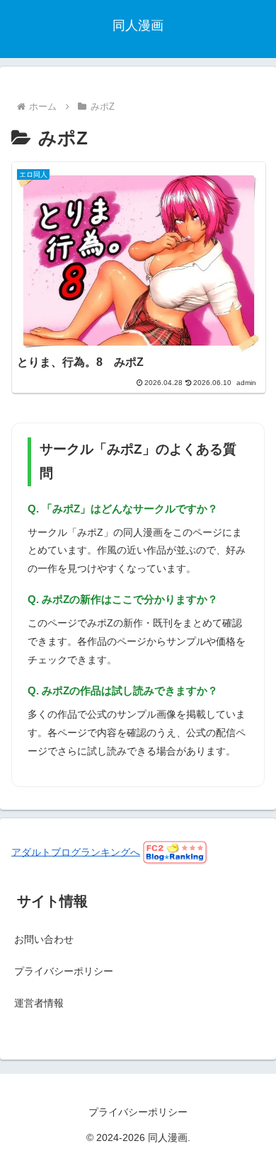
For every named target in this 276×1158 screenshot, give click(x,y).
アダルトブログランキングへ (75, 851)
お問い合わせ (44, 939)
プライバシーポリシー (63, 971)
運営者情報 (39, 1003)
